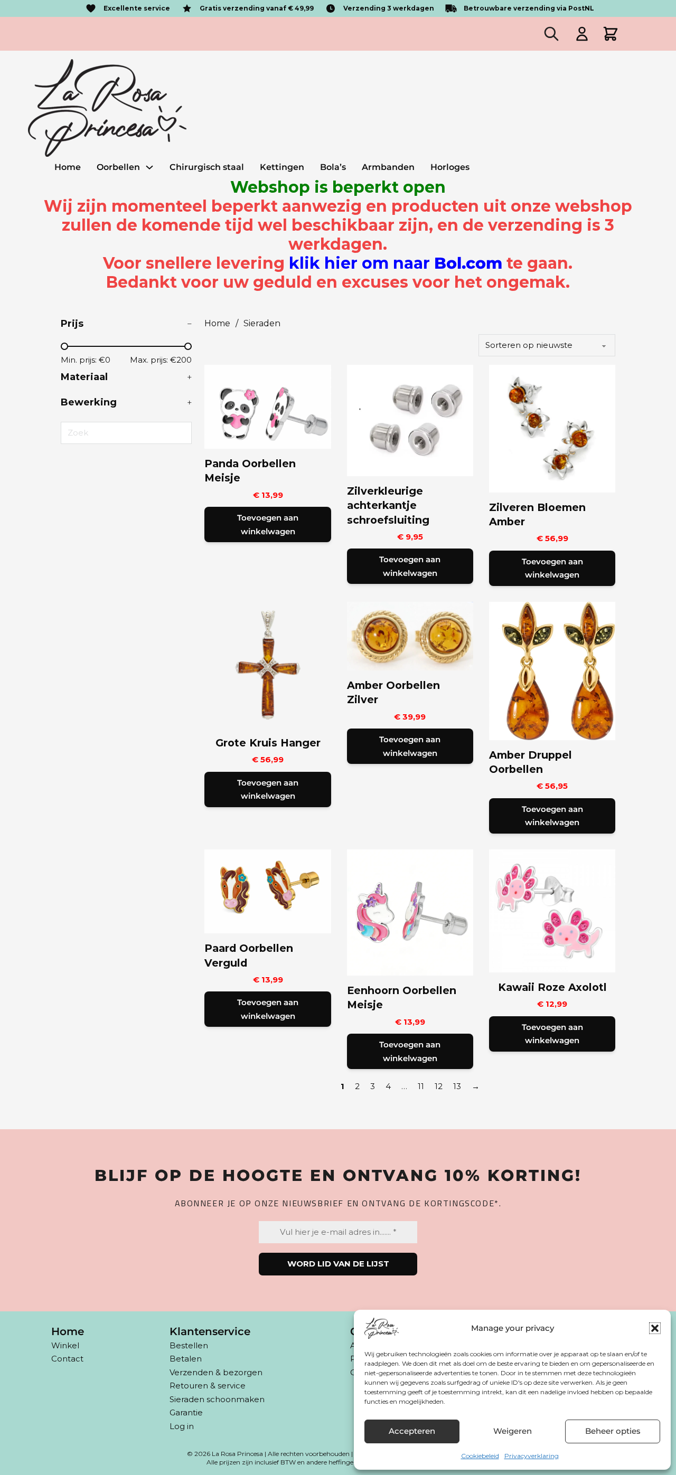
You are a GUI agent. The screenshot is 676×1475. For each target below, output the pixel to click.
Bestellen (189, 1345)
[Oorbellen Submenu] (149, 167)
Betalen (186, 1359)
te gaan (428, 263)
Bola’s (333, 167)
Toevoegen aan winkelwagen (267, 524)
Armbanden (388, 167)
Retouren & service (208, 1386)
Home (67, 167)
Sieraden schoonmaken (217, 1399)
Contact (67, 1359)
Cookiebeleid (480, 1456)
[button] (655, 1328)
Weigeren (512, 1431)
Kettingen (282, 167)
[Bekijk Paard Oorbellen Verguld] (267, 890)
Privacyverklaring (531, 1456)
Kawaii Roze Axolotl (552, 987)
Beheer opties (613, 1431)
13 (457, 1086)
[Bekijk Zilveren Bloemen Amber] (552, 428)
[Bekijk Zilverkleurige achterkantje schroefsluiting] (410, 419)
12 (439, 1086)
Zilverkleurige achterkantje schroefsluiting (388, 505)
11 (421, 1086)
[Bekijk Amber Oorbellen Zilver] (410, 635)
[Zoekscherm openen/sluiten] (551, 33)
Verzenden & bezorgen (216, 1372)
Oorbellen (118, 167)
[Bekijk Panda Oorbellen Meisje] (267, 406)
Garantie (186, 1412)
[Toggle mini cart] (610, 33)
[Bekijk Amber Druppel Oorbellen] (552, 670)
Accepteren (412, 1431)
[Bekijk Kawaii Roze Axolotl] (552, 910)
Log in (182, 1426)
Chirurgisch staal (207, 167)
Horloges (450, 167)
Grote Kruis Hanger (268, 742)
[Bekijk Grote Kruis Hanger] (267, 664)
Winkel (65, 1345)
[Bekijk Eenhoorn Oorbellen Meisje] (410, 911)
